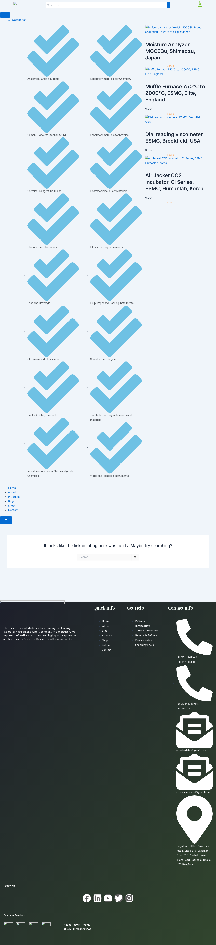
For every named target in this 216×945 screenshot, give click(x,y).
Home (12, 487)
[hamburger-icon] (5, 15)
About (12, 492)
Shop (11, 505)
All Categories (17, 19)
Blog (11, 501)
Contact (13, 510)
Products (14, 496)
